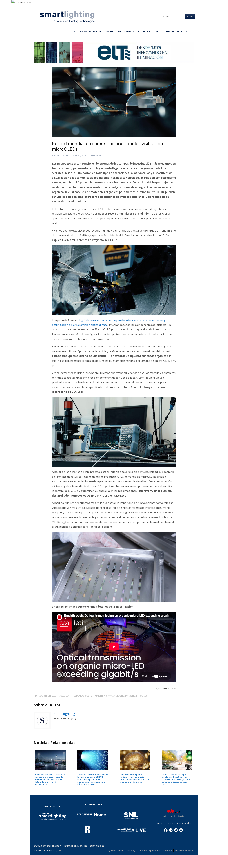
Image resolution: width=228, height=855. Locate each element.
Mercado (182, 31)
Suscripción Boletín (184, 850)
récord (139, 696)
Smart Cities (145, 31)
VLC (145, 696)
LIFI (93, 155)
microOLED (130, 696)
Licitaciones (167, 31)
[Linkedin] (170, 829)
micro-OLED (109, 696)
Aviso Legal (132, 850)
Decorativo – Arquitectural (105, 31)
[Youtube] (181, 829)
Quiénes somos (115, 850)
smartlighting (61, 155)
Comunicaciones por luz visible (88, 696)
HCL (156, 31)
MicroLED (120, 696)
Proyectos (130, 31)
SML (59, 850)
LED (191, 31)
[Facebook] (165, 829)
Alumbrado (80, 31)
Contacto (167, 850)
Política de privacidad (150, 850)
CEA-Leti (69, 696)
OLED (99, 155)
